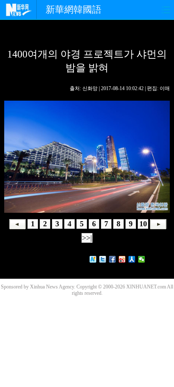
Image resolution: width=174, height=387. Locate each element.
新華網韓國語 (73, 9)
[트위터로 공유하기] (102, 259)
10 (143, 224)
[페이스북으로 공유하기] (112, 259)
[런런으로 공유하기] (132, 259)
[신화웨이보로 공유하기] (93, 259)
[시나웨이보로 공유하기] (122, 259)
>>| (87, 237)
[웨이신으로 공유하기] (141, 259)
